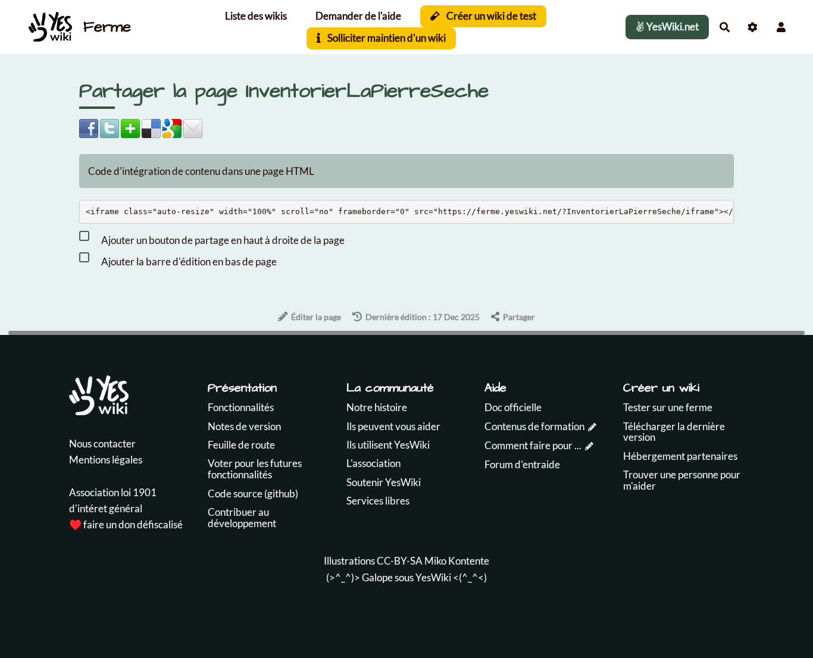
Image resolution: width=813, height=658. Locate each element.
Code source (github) (253, 493)
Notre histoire (376, 407)
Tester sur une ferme (667, 407)
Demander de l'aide (358, 16)
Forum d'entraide (522, 464)
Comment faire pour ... (532, 445)
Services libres (377, 500)
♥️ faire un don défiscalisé (126, 524)
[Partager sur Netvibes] (130, 127)
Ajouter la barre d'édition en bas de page (188, 261)
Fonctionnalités (241, 407)
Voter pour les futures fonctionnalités (255, 469)
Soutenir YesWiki (383, 482)
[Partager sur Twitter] (109, 127)
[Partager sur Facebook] (88, 127)
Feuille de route (241, 444)
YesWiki (433, 577)
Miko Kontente (456, 560)
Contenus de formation (534, 426)
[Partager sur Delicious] (151, 127)
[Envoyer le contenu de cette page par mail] (192, 127)
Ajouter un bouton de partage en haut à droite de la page (222, 239)
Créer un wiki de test (490, 16)
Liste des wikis (256, 16)
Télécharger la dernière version (674, 432)
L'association (373, 463)
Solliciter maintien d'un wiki (386, 38)
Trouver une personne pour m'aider (681, 480)
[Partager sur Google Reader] (172, 127)
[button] (781, 27)
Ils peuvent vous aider (393, 426)
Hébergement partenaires (680, 456)
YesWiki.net (672, 26)
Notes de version (244, 426)
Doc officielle (513, 407)
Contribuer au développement (242, 517)
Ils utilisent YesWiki (388, 444)
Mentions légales (105, 459)
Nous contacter (102, 443)
